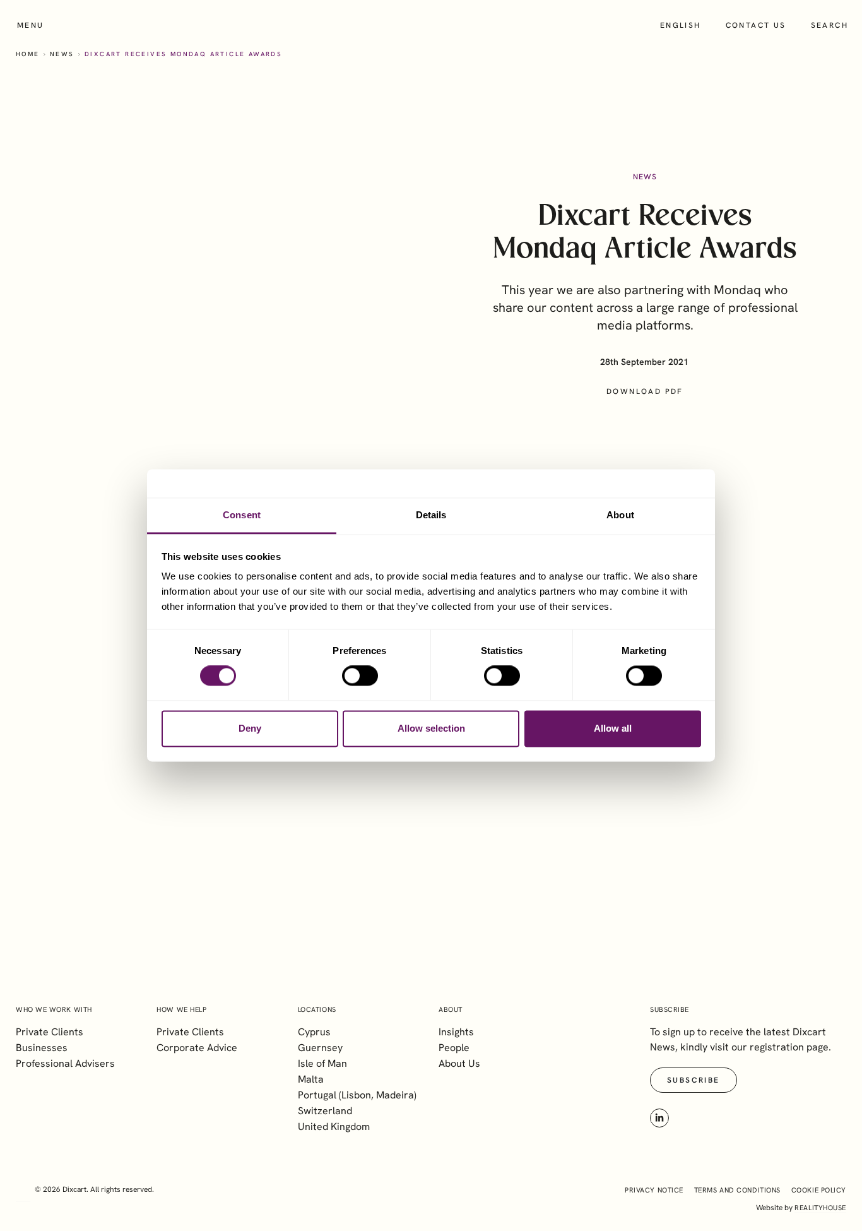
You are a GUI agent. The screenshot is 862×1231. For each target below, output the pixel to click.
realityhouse (820, 1207)
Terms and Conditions (737, 1190)
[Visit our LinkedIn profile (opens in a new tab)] (659, 1118)
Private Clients (49, 1031)
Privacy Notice (654, 1190)
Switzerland (325, 1110)
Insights (456, 1031)
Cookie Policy (818, 1190)
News (62, 54)
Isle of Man (322, 1063)
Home (28, 54)
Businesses (42, 1047)
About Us (459, 1063)
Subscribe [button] (693, 1080)
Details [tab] (431, 514)
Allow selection (431, 728)
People (454, 1047)
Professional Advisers (65, 1063)
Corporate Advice (196, 1047)
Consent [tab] (242, 514)
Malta (311, 1079)
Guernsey (320, 1047)
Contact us (756, 25)
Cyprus (314, 1031)
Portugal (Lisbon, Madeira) (357, 1095)
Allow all (613, 728)
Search (829, 25)
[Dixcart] (431, 25)
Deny (250, 728)
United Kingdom (334, 1126)
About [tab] (620, 514)
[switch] (360, 676)
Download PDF (644, 391)
